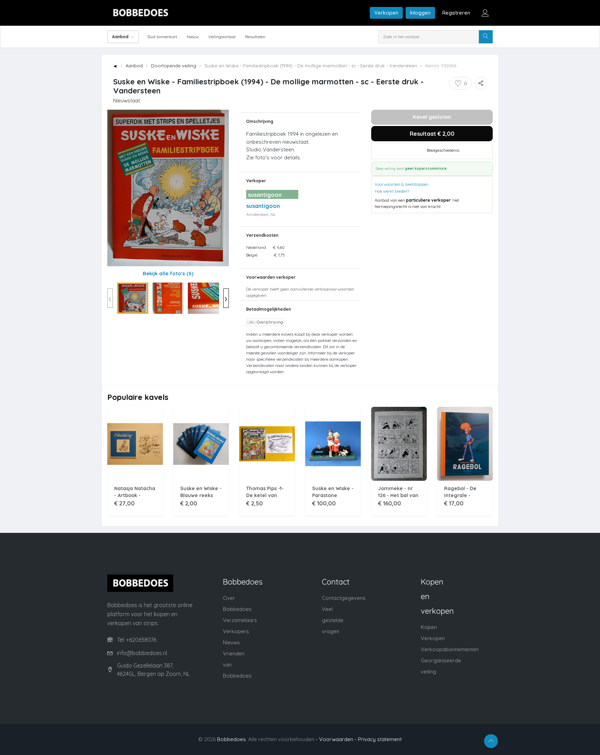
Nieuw (193, 36)
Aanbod (134, 65)
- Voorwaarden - (336, 739)
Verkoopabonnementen (450, 649)
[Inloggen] (485, 12)
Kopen (429, 627)
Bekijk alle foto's (168, 273)
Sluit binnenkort (162, 36)
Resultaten (255, 36)
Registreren (456, 12)
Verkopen (386, 12)
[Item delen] (480, 83)
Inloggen (420, 12)
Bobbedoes (231, 739)
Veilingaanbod (221, 36)
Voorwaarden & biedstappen (401, 184)
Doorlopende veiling (173, 65)
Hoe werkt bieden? (392, 191)
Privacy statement (380, 739)
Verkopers (236, 631)
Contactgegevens (344, 598)
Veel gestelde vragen (332, 620)
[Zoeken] (486, 36)
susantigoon (263, 205)
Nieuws (231, 642)
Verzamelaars (240, 620)
